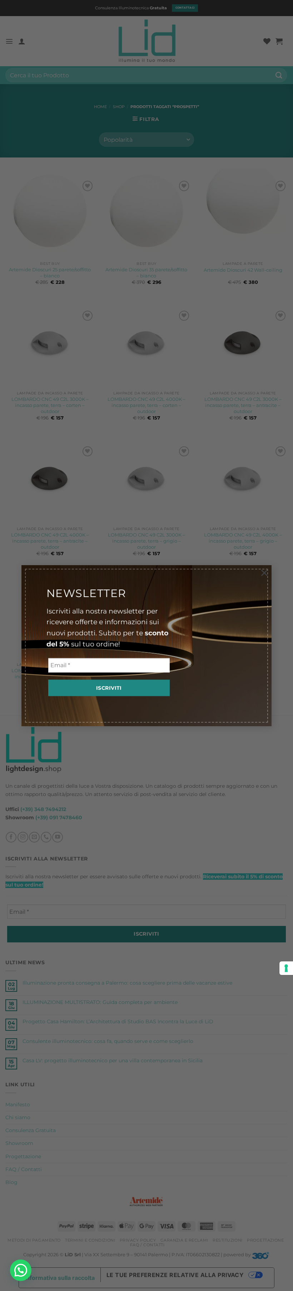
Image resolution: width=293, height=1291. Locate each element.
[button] (20, 1270)
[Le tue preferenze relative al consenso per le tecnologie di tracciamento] (286, 968)
